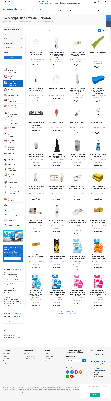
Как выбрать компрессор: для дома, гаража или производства (12, 319)
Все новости (17, 269)
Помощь (26, 353)
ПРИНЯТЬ (94, 394)
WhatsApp (67, 376)
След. (69, 311)
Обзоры (47, 361)
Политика (6, 363)
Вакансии (6, 358)
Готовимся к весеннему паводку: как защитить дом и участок (12, 328)
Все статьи (17, 313)
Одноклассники (80, 372)
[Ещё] (106, 9)
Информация (28, 351)
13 (72, 314)
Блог (46, 353)
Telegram (72, 372)
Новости (5, 356)
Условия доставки (29, 358)
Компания (6, 351)
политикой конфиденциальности (71, 355)
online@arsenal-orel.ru (100, 358)
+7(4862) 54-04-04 (43, 3)
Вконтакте (67, 372)
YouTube (76, 372)
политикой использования (89, 389)
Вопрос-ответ (49, 356)
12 (71, 314)
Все (75, 314)
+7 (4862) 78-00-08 (99, 354)
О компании (6, 353)
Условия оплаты (29, 356)
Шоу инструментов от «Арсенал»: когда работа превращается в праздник (12, 277)
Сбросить (12, 61)
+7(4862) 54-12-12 (43, 2)
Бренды (47, 358)
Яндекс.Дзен (72, 376)
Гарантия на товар (29, 361)
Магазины (6, 361)
